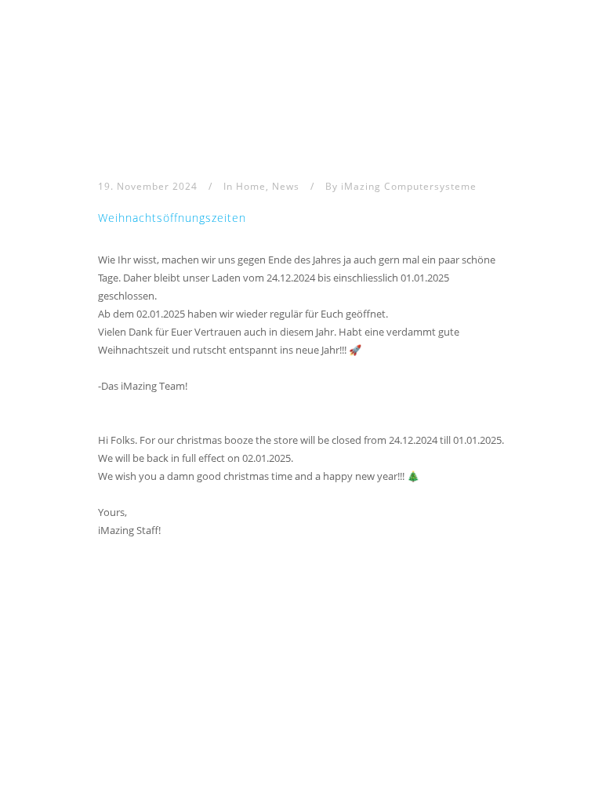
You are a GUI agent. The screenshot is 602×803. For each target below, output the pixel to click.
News (285, 186)
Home (251, 186)
